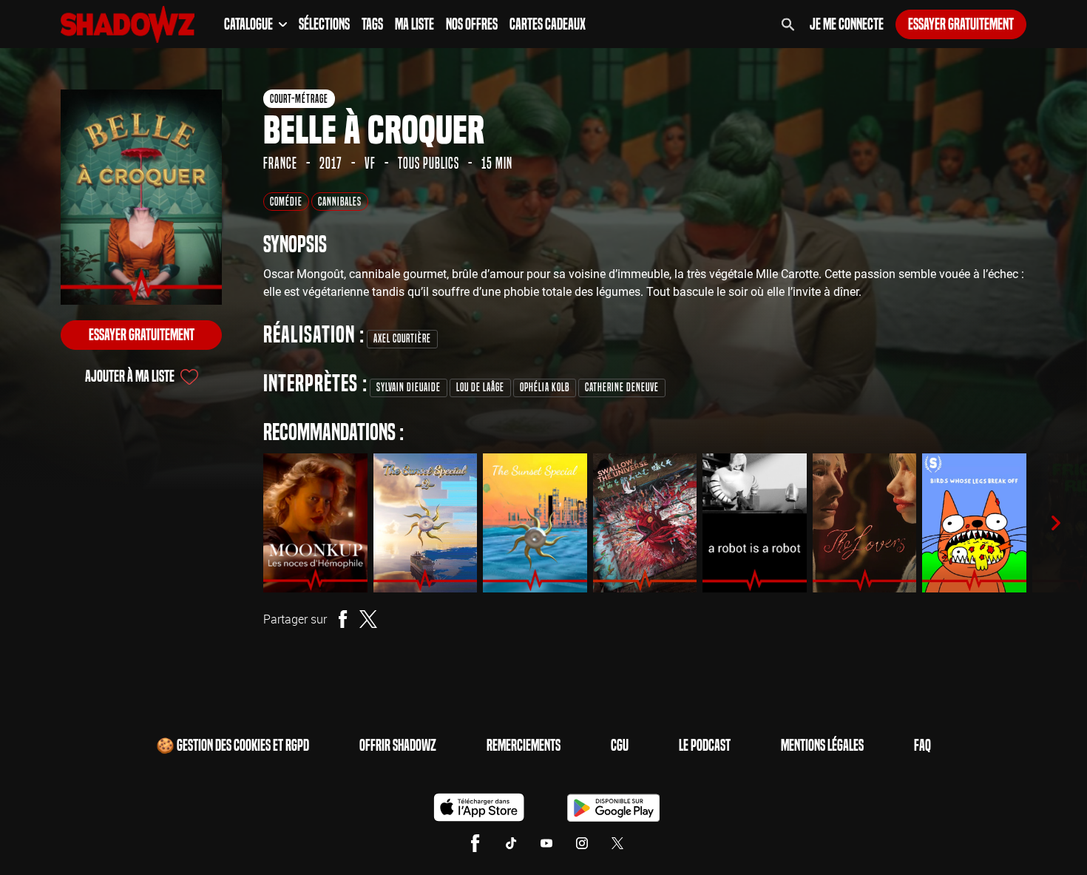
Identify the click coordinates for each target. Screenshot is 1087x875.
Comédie (286, 202)
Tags (372, 24)
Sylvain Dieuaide (408, 387)
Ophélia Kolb (544, 387)
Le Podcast (705, 745)
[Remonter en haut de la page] (1019, 836)
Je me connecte (847, 24)
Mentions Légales (822, 745)
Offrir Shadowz (397, 745)
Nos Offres (472, 24)
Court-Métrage (299, 99)
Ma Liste (414, 24)
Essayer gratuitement (961, 24)
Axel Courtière (402, 338)
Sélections (324, 24)
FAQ (922, 745)
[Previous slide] (242, 523)
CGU (620, 745)
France (280, 163)
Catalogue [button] (248, 24)
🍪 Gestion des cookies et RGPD (232, 745)
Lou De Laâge (480, 387)
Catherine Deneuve (622, 387)
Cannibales (340, 202)
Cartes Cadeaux (547, 24)
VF (370, 163)
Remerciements (524, 745)
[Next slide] (1056, 523)
